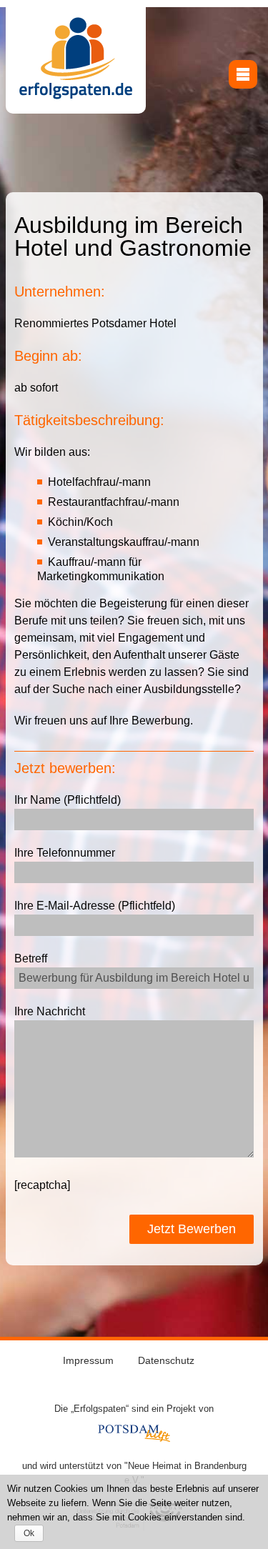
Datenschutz (166, 1360)
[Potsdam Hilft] (134, 1438)
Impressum (88, 1360)
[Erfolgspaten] (75, 97)
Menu (243, 74)
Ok (29, 1533)
